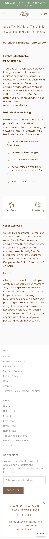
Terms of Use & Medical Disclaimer (22, 391)
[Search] (41, 14)
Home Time (9, 430)
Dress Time (9, 426)
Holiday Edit (9, 411)
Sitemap (8, 386)
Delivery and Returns (14, 361)
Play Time (8, 421)
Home (6, 406)
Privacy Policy (10, 366)
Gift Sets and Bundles (15, 435)
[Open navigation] (3, 14)
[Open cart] (45, 14)
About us (8, 445)
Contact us (9, 381)
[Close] (44, 503)
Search (7, 356)
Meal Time (9, 416)
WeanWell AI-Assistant (15, 440)
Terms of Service (12, 371)
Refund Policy (10, 376)
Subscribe (13, 490)
